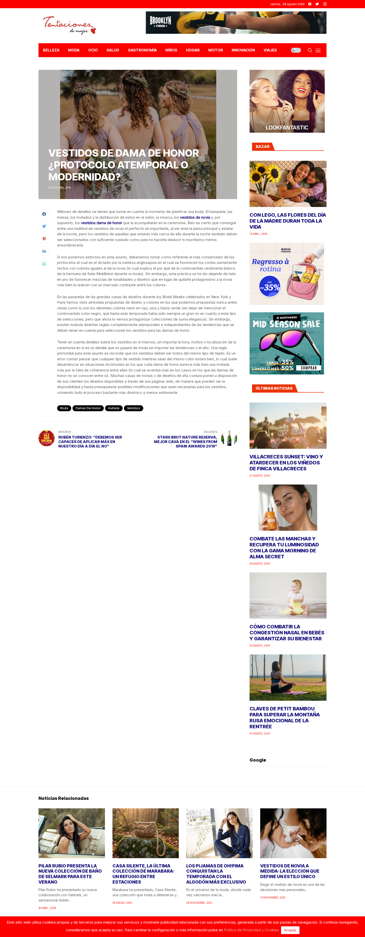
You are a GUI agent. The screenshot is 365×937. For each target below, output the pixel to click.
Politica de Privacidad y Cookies (251, 930)
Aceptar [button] (290, 930)
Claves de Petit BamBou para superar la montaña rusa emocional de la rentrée (285, 718)
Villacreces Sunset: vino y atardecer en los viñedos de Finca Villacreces (286, 463)
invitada (113, 408)
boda (64, 408)
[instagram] (325, 4)
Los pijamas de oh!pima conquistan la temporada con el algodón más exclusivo (216, 874)
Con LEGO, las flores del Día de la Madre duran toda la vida (288, 221)
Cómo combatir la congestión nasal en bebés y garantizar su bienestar (287, 633)
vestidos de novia (195, 217)
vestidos (133, 408)
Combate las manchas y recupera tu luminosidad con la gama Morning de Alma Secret (284, 548)
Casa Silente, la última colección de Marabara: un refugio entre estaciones (143, 874)
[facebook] (309, 4)
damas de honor (88, 408)
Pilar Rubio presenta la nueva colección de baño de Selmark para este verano (70, 874)
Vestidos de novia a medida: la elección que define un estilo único (289, 871)
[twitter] (317, 4)
